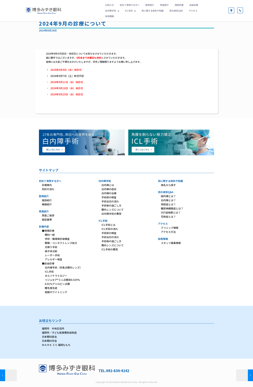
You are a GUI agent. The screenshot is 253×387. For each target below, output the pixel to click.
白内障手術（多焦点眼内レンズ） (63, 267)
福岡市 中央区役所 (53, 328)
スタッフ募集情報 (171, 243)
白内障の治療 (108, 193)
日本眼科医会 (49, 336)
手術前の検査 (108, 197)
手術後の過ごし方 (111, 205)
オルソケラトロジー (56, 275)
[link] (82, 142)
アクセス (163, 223)
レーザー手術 (52, 255)
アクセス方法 (168, 232)
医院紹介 (44, 196)
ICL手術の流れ (109, 229)
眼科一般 (50, 234)
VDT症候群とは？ (171, 212)
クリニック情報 (169, 227)
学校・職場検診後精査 (57, 239)
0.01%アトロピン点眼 (57, 284)
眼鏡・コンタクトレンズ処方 (61, 243)
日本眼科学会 (49, 341)
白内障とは (107, 185)
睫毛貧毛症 (51, 288)
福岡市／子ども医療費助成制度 (59, 332)
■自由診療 (48, 263)
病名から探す (168, 185)
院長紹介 (44, 211)
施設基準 (47, 219)
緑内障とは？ (168, 196)
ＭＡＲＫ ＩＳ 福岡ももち (56, 345)
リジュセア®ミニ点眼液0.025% (62, 280)
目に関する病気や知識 (170, 181)
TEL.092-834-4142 (114, 370)
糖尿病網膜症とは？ (172, 208)
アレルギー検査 (53, 259)
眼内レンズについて (112, 209)
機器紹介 (47, 204)
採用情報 (163, 239)
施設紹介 (47, 200)
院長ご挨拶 (48, 215)
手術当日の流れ (110, 201)
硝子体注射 (51, 251)
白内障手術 (105, 181)
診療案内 (47, 185)
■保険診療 (48, 230)
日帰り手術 (51, 247)
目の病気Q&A (165, 192)
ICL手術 (49, 271)
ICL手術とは (108, 225)
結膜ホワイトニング (56, 292)
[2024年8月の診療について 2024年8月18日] (8, 375)
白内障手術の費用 (111, 213)
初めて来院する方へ (50, 181)
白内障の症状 (108, 189)
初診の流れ (48, 189)
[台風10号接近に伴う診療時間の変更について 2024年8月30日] (244, 375)
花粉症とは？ (168, 216)
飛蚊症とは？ (168, 204)
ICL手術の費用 (109, 249)
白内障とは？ (168, 200)
